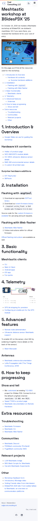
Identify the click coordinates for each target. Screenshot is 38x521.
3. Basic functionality (12, 91)
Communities (12, 115)
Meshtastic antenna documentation (18, 361)
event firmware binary (24, 204)
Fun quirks (9, 275)
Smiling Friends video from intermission (20, 483)
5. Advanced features (13, 99)
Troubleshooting (14, 112)
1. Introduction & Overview (15, 75)
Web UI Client (10, 267)
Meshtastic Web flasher (14, 228)
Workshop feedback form (14, 478)
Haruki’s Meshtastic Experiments (17, 466)
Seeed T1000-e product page (16, 401)
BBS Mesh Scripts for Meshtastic (17, 463)
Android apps (10, 270)
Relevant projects (14, 117)
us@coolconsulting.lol (9, 505)
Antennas (11, 101)
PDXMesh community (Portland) (17, 446)
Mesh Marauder (11, 349)
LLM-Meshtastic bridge (13, 461)
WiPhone (8, 178)
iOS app (8, 272)
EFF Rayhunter (10, 176)
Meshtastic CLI (10, 429)
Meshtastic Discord (12, 443)
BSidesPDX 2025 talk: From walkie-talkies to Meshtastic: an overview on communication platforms (20, 488)
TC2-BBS (29, 390)
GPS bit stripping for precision (16, 307)
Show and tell (13, 107)
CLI (6, 264)
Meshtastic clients (14, 93)
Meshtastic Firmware (13, 426)
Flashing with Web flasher (17, 88)
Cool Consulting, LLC (14, 3)
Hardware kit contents (16, 77)
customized (11, 390)
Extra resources (11, 109)
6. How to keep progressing (15, 104)
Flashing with (16, 85)
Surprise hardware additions (21, 80)
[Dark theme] (29, 3)
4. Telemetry (9, 96)
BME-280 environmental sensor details (19, 162)
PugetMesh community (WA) (16, 449)
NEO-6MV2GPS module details (16, 154)
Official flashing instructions (12, 237)
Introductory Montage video (15, 481)
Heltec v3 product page (14, 152)
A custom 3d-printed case (14, 165)
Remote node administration (15, 330)
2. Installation (10, 83)
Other (10, 120)
